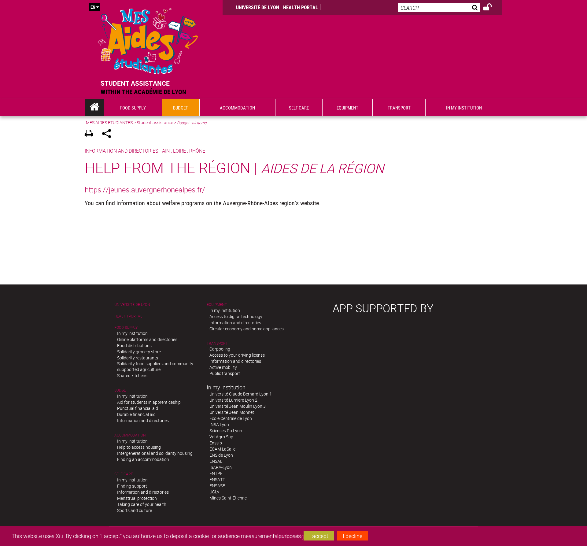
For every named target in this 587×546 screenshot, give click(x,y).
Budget (121, 390)
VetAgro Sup (221, 437)
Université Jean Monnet (231, 412)
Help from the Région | (234, 167)
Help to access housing (139, 447)
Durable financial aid (136, 414)
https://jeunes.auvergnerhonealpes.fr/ (145, 190)
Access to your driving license (237, 355)
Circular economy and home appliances (246, 329)
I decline (352, 536)
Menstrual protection (137, 498)
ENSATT (217, 479)
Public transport (224, 373)
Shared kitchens (132, 375)
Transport (217, 343)
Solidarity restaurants (137, 358)
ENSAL (215, 461)
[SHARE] (108, 134)
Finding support (132, 486)
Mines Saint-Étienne (228, 498)
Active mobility (223, 367)
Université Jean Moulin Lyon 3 (237, 406)
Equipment (217, 304)
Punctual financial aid (137, 408)
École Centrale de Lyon (230, 418)
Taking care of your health (141, 504)
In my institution (132, 333)
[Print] (91, 134)
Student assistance (155, 122)
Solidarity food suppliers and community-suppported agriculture (155, 366)
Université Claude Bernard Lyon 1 (240, 394)
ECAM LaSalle (222, 449)
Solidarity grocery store (139, 352)
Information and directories (143, 420)
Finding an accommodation (143, 459)
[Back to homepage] (148, 39)
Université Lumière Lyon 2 (233, 400)
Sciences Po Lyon (225, 430)
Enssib (215, 443)
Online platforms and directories (147, 339)
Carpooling (219, 349)
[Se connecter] (491, 8)
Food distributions (134, 345)
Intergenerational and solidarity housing (155, 453)
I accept (318, 536)
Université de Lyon (257, 7)
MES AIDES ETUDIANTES (109, 122)
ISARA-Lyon (220, 467)
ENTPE (216, 473)
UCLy (214, 492)
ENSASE (217, 485)
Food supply (126, 327)
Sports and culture (134, 510)
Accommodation (130, 435)
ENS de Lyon (221, 455)
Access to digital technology (235, 316)
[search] (439, 7)
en (92, 7)
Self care (123, 474)
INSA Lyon (219, 424)
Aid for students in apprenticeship (149, 402)
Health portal (300, 7)
